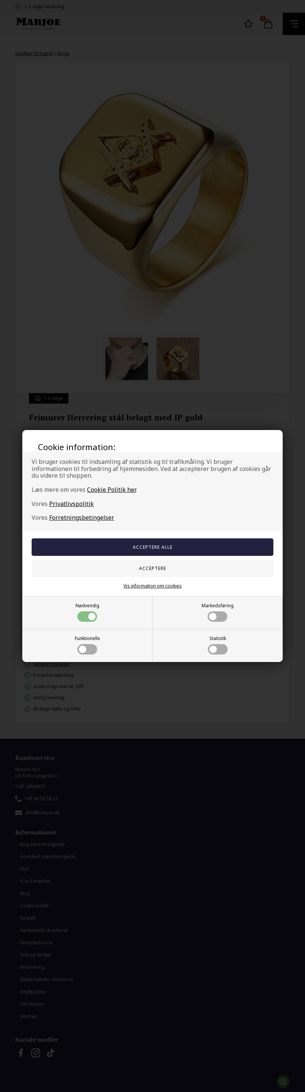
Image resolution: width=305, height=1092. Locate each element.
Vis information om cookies (152, 586)
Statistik (217, 638)
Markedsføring (218, 605)
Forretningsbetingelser (81, 517)
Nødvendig (87, 605)
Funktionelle (87, 638)
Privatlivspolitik (71, 504)
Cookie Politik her (111, 489)
